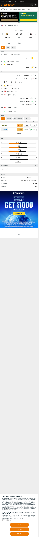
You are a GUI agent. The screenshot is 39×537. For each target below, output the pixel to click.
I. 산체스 (17, 61)
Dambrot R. (22, 101)
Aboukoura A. (27, 79)
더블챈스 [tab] (27, 118)
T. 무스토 (9, 111)
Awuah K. (28, 101)
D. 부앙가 (18, 82)
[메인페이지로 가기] (9, 5)
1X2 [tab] (3, 118)
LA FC (6, 37)
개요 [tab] (3, 47)
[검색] (31, 4)
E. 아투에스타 (10, 61)
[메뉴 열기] (35, 4)
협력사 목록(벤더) (6, 520)
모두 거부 (19, 529)
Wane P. (28, 104)
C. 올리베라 (17, 55)
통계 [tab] (8, 47)
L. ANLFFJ (9, 108)
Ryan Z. (24, 104)
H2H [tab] (14, 43)
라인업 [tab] (13, 47)
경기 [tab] (3, 43)
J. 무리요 (9, 95)
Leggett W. (22, 98)
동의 (19, 524)
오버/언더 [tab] (9, 118)
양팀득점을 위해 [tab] (18, 118)
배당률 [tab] (8, 43)
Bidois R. (28, 98)
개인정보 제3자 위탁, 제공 (10, 509)
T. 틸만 (14, 95)
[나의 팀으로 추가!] (2, 34)
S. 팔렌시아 (15, 111)
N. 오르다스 (10, 91)
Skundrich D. (27, 75)
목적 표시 (19, 533)
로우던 (31, 37)
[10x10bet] (4, 125)
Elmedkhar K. (19, 79)
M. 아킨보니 (20, 75)
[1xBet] (4, 129)
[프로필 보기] (7, 34)
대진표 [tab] (19, 43)
